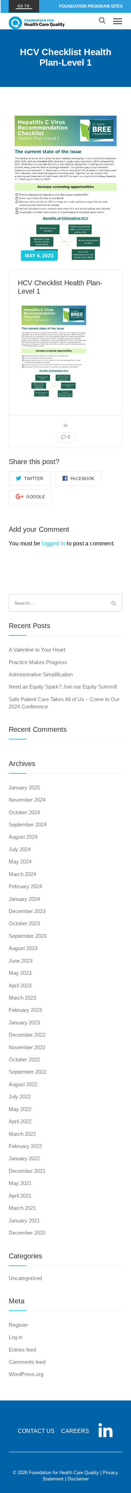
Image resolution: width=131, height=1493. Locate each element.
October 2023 (24, 923)
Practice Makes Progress (38, 662)
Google (35, 496)
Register (18, 1325)
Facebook (82, 478)
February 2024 (25, 886)
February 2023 (25, 1010)
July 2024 (20, 849)
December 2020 (27, 1233)
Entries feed (22, 1350)
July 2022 (20, 1096)
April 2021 (20, 1196)
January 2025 (24, 787)
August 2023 (23, 948)
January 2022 (24, 1158)
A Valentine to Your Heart (37, 650)
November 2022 (27, 1047)
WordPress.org (26, 1374)
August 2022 (23, 1084)
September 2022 (27, 1072)
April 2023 (20, 985)
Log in (15, 1337)
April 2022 (20, 1121)
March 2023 (22, 998)
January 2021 (24, 1220)
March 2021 (22, 1208)
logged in (53, 543)
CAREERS (75, 1431)
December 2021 (27, 1171)
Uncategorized (25, 1278)
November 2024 (27, 800)
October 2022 (24, 1059)
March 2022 (22, 1134)
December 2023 (27, 911)
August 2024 (23, 837)
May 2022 (20, 1109)
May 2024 (20, 862)
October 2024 (24, 812)
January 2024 (24, 899)
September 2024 (27, 825)
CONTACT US (36, 1431)
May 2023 (20, 973)
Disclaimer (78, 1478)
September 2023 (27, 936)
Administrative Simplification (41, 674)
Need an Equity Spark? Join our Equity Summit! (63, 687)
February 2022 (25, 1146)
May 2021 (20, 1183)
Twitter (33, 478)
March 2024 (22, 874)
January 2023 (24, 1022)
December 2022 (27, 1035)
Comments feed (27, 1362)
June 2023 (20, 961)
